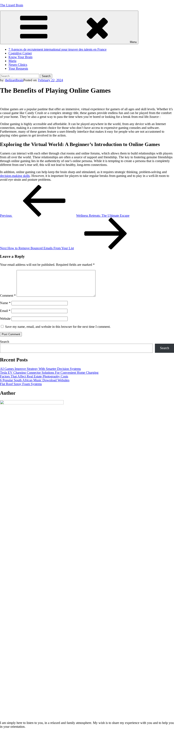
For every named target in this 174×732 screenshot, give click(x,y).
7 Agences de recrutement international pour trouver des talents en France (57, 49)
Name (5, 303)
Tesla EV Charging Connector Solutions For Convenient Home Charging (49, 372)
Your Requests (18, 68)
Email (5, 311)
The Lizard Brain (11, 5)
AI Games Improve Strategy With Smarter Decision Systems (40, 369)
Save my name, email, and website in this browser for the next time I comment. (58, 326)
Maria (12, 61)
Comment (8, 295)
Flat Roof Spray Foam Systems (21, 384)
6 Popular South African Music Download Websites (34, 380)
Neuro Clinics (17, 64)
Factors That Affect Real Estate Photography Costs (34, 376)
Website (5, 318)
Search (4, 341)
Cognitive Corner (20, 53)
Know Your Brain (20, 57)
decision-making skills (15, 176)
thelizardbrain (14, 80)
